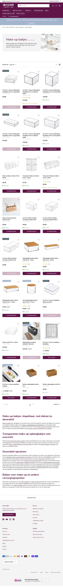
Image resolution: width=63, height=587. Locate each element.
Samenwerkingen (37, 534)
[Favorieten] (56, 5)
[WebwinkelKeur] (31, 580)
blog (11, 487)
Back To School (21, 13)
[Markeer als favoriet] (18, 72)
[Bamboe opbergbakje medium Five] (31, 373)
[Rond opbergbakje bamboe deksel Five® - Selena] (31, 289)
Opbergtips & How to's (8, 540)
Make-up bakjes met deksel (44, 426)
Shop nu (31, 23)
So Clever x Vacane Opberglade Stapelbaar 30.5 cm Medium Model (31, 135)
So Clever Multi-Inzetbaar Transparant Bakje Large (9, 259)
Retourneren (36, 514)
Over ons (4, 531)
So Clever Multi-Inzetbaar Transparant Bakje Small (30, 218)
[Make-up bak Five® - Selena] (11, 331)
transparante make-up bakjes (17, 441)
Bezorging (35, 511)
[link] (15, 404)
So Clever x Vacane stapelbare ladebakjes (51, 343)
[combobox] (33, 5)
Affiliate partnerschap (38, 531)
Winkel (4, 549)
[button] (59, 5)
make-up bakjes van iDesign (47, 444)
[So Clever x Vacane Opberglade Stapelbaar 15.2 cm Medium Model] (31, 79)
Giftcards (4, 537)
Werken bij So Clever (38, 537)
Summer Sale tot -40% (8, 13)
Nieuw (46, 10)
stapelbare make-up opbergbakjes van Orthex (18, 457)
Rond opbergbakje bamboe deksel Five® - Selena (30, 301)
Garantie (35, 517)
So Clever (8, 569)
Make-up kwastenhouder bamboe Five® (9, 218)
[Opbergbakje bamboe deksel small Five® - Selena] (31, 247)
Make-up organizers (20, 27)
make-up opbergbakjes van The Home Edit (19, 444)
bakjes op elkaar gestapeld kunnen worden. (40, 428)
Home (3, 27)
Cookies (41, 572)
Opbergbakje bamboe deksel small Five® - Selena (30, 259)
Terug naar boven (31, 497)
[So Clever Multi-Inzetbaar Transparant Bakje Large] (11, 247)
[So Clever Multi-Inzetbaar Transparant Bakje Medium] (52, 207)
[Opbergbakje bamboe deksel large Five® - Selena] (52, 247)
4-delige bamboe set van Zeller (51, 462)
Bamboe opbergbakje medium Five (31, 385)
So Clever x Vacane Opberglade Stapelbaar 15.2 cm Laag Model (11, 91)
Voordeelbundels (38, 10)
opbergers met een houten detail (32, 460)
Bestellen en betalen (38, 508)
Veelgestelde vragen (38, 520)
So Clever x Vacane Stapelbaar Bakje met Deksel (51, 301)
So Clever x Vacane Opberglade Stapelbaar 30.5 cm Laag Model (11, 134)
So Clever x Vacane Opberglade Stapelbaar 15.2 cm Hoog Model (51, 91)
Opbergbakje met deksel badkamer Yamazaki (29, 343)
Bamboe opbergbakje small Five (51, 384)
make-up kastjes (25, 481)
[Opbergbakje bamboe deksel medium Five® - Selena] (11, 289)
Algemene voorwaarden (56, 572)
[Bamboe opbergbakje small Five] (52, 373)
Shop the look (6, 534)
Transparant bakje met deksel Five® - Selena (31, 176)
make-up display (18, 485)
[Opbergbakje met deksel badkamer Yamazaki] (31, 331)
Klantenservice (9, 514)
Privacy (46, 572)
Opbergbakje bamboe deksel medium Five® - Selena (10, 301)
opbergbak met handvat (43, 466)
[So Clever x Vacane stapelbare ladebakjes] (52, 331)
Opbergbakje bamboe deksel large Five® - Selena (50, 259)
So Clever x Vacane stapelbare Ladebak (10, 385)
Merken (4, 16)
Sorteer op (5, 64)
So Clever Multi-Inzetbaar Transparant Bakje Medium (50, 218)
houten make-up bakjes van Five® (25, 462)
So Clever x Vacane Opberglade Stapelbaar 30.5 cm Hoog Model (51, 134)
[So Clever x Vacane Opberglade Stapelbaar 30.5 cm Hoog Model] (52, 123)
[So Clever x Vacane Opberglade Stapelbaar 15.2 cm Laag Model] (11, 79)
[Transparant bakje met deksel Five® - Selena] (31, 165)
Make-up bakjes (28, 27)
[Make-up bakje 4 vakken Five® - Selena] (11, 165)
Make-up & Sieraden (10, 27)
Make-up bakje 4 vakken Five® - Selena (11, 176)
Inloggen (35, 523)
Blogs (3, 543)
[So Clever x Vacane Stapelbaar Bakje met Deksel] (52, 289)
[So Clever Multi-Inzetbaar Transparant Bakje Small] (31, 207)
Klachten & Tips (34, 572)
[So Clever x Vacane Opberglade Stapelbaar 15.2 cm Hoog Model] (52, 79)
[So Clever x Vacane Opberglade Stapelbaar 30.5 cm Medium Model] (31, 123)
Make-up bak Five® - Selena (10, 342)
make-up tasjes (35, 481)
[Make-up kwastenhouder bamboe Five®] (11, 207)
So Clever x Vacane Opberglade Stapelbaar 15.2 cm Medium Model (31, 91)
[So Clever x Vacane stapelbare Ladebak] (11, 373)
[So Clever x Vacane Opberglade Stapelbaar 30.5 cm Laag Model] (11, 123)
